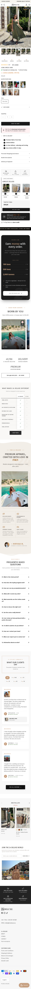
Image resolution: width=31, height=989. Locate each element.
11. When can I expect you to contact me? (13, 637)
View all (15, 805)
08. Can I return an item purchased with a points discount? (13, 619)
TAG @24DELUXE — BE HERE (15, 375)
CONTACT (3, 939)
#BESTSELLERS (15, 803)
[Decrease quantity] (3, 117)
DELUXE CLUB (5, 961)
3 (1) (8, 681)
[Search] (5, 4)
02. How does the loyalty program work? (13, 582)
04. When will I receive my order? (11, 594)
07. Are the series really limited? (11, 612)
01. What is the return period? (10, 577)
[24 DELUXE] (15, 5)
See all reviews (14, 787)
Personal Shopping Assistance (10, 153)
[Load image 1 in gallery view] (15, 27)
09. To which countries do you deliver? (13, 625)
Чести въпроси (5, 941)
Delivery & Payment (6, 161)
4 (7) (22, 677)
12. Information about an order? (11, 642)
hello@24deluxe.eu (10, 923)
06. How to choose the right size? (11, 607)
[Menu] (1, 4)
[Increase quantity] (12, 117)
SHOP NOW (15, 432)
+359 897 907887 (12, 920)
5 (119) (14, 677)
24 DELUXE (7, 983)
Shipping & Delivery (6, 953)
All (7, 677)
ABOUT (3, 934)
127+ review (15, 64)
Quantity (3, 113)
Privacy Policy (5, 958)
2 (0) (15, 681)
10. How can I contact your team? (11, 631)
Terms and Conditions (7, 950)
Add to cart (15, 123)
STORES (3, 936)
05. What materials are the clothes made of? (13, 600)
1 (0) (23, 681)
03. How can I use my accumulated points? (14, 588)
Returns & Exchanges (7, 955)
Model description (6, 157)
